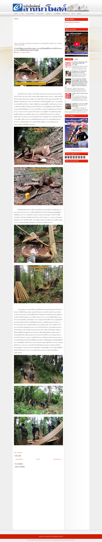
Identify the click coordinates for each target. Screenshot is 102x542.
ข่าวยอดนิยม (69, 59)
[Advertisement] (38, 31)
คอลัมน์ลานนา (65, 13)
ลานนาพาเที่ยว (40, 13)
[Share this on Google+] (21, 452)
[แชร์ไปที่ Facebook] (20, 456)
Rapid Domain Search (70, 540)
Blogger (79, 150)
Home (15, 43)
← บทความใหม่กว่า (18, 459)
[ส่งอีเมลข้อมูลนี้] (15, 456)
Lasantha (48, 540)
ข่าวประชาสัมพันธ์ (30, 13)
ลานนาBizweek (57, 13)
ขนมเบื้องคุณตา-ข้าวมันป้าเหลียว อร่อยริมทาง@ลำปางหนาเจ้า (79, 72)
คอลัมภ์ (76, 59)
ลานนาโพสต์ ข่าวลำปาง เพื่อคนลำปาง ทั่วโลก (53, 536)
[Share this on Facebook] (17, 452)
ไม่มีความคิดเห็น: (26, 52)
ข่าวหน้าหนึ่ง (21, 43)
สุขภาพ (73, 13)
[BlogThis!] (17, 456)
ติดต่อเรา (79, 13)
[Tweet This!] (19, 452)
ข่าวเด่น (22, 13)
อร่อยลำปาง (48, 13)
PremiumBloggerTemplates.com (58, 540)
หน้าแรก (16, 13)
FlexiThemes (34, 540)
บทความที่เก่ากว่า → (57, 459)
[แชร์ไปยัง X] (18, 456)
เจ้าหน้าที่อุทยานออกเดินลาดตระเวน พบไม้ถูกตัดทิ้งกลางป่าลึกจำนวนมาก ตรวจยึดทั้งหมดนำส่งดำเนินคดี (38, 49)
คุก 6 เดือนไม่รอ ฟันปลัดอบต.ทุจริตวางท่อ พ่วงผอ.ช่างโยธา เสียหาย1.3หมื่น (79, 63)
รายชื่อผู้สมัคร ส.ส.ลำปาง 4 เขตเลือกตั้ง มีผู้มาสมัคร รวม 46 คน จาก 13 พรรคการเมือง (80, 105)
